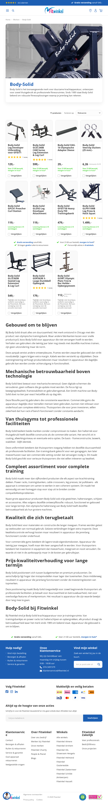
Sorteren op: (69, 113)
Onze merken (37, 745)
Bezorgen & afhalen (16, 657)
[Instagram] (11, 691)
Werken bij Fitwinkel (40, 741)
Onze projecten (89, 748)
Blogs (33, 758)
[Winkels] (90, 10)
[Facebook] (7, 691)
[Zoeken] (13, 10)
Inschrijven (93, 718)
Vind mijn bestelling (16, 653)
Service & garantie (16, 664)
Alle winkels (62, 737)
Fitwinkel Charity (39, 750)
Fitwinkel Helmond (65, 757)
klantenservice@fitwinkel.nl (56, 670)
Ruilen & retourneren (17, 660)
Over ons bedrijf (38, 737)
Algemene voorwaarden (32, 794)
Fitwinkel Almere (64, 741)
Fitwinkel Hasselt (64, 781)
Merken (16, 20)
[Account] (95, 10)
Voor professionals (90, 740)
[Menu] (7, 10)
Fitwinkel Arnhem (65, 745)
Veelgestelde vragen (15, 764)
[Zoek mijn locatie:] (86, 10)
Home (8, 20)
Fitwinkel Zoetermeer (66, 769)
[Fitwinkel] (13, 797)
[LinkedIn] (16, 691)
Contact (9, 740)
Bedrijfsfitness (88, 744)
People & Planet (38, 754)
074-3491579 (49, 667)
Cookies (39, 799)
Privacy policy (28, 799)
